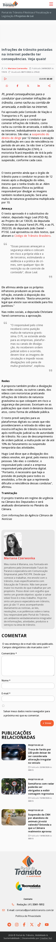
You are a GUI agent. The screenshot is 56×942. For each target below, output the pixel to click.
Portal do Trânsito (11, 12)
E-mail (5, 693)
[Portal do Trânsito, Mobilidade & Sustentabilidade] (28, 866)
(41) (36, 904)
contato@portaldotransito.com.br (34, 910)
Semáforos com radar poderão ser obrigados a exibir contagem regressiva (41, 788)
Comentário (9, 653)
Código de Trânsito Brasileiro (32, 235)
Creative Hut (46, 938)
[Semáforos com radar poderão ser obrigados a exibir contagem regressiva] (13, 786)
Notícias (29, 12)
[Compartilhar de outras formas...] (49, 86)
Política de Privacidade (28, 916)
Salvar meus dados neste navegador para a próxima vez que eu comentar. (26, 713)
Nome (5, 680)
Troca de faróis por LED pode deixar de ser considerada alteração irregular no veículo (39, 756)
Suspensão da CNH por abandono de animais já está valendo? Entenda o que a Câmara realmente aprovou (39, 823)
